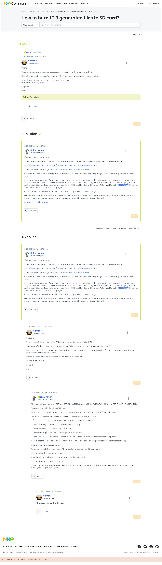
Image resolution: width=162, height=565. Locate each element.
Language (138, 3)
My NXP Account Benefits (65, 546)
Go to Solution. (36, 97)
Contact (48, 546)
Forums (38, 3)
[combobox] (90, 25)
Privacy (5, 552)
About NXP (8, 546)
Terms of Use (13, 552)
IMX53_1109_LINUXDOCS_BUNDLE (76, 169)
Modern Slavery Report (37, 552)
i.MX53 (34, 106)
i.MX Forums (34, 11)
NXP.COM (85, 3)
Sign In (156, 3)
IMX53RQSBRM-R (124, 185)
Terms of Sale (23, 552)
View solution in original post (36, 202)
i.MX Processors (47, 11)
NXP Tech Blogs (71, 3)
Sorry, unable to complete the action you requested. (24, 559)
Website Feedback (61, 552)
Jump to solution (33, 52)
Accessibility (50, 552)
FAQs (148, 3)
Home (24, 11)
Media (38, 546)
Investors (29, 546)
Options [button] (135, 34)
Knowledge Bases (53, 3)
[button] (126, 62)
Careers (18, 546)
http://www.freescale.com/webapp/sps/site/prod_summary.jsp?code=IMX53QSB (60, 165)
